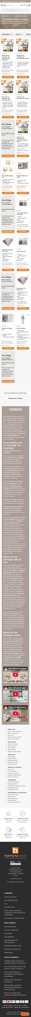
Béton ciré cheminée (13, 739)
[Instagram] (13, 888)
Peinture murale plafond (14, 775)
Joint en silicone (21, 328)
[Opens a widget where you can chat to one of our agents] (25, 1014)
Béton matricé (12, 749)
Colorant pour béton (13, 773)
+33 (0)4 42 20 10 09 (15, 878)
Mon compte (9, 923)
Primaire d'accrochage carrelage (16, 785)
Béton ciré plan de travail (14, 737)
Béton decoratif (12, 746)
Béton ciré (11, 735)
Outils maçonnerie (13, 798)
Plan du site (17, 1005)
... (11, 16)
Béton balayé (11, 747)
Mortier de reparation (13, 782)
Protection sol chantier (14, 802)
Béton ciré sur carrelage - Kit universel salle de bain (23, 57)
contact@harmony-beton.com (15, 882)
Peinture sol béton (13, 777)
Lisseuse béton (12, 800)
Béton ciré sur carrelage (14, 731)
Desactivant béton (13, 744)
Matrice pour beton (13, 794)
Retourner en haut (15, 398)
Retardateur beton (13, 787)
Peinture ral (11, 769)
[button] (8, 156)
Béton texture (12, 796)
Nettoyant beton (12, 764)
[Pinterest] (23, 888)
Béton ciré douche (13, 733)
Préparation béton (13, 789)
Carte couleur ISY (21, 251)
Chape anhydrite (12, 758)
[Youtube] (18, 888)
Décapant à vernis (13, 762)
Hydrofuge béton (12, 783)
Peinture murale (12, 771)
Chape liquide (11, 756)
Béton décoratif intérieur (14, 751)
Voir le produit (8, 77)
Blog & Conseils (11, 957)
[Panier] (29, 5)
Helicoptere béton (13, 760)
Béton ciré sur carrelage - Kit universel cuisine (6, 98)
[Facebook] (8, 888)
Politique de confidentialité (21, 1007)
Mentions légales (8, 1005)
